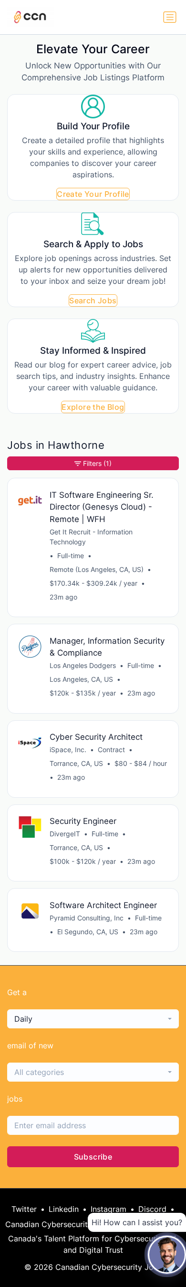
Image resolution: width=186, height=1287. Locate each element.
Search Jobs (92, 300)
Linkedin (64, 1209)
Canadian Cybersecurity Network (65, 1224)
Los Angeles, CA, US (81, 679)
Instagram (108, 1209)
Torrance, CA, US (76, 763)
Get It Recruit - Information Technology (91, 537)
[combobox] (93, 1018)
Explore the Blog (93, 407)
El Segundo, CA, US (87, 932)
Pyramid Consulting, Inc (87, 918)
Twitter (24, 1209)
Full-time (70, 556)
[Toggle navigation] (170, 17)
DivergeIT (65, 834)
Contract (111, 749)
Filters (97, 463)
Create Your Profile (93, 194)
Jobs (146, 1224)
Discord (152, 1209)
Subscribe (93, 1156)
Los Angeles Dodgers (83, 665)
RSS (174, 1224)
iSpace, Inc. (68, 749)
